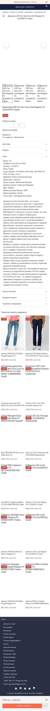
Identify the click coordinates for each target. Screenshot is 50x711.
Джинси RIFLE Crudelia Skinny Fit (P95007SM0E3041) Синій (37, 603)
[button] (6, 45)
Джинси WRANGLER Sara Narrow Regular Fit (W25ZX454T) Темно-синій (11, 554)
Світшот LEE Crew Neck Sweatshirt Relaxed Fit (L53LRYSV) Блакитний (35, 405)
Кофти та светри (16, 12)
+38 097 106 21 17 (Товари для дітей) (15, 681)
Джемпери (29, 12)
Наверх (3, 619)
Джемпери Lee (40, 12)
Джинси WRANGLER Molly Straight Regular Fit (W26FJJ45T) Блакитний (12, 356)
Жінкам (6, 12)
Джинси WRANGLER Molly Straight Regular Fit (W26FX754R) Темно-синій (12, 603)
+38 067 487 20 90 (9, 677)
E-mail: (14, 684)
